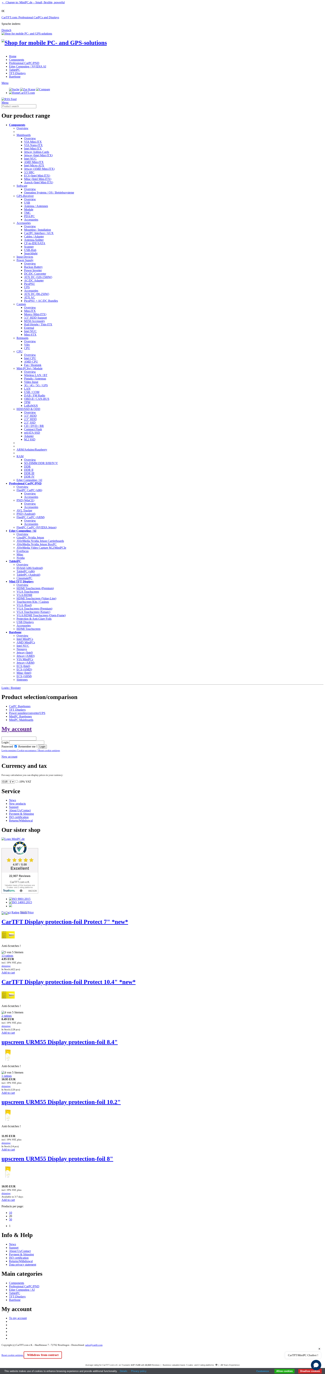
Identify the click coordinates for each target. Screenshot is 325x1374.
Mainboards (24, 135)
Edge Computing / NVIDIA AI (27, 66)
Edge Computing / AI (29, 480)
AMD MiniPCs (26, 642)
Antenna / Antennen (36, 206)
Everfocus (23, 551)
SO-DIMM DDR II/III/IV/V (41, 463)
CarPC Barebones (19, 706)
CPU (27, 348)
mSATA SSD (32, 432)
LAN (27, 388)
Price (31, 912)
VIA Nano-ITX (33, 145)
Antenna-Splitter (34, 239)
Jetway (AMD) (26, 655)
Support (13, 807)
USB (27, 202)
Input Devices (25, 256)
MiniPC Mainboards (21, 719)
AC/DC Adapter (34, 280)
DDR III (29, 473)
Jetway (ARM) (25, 662)
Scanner (29, 246)
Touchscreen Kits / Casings (33, 601)
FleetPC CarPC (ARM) (31, 517)
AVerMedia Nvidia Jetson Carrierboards (40, 540)
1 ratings (7, 1075)
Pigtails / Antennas (35, 378)
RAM (20, 456)
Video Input (31, 382)
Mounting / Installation (37, 229)
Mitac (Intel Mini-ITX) (37, 179)
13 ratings (7, 955)
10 (10, 1212)
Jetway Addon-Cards (36, 152)
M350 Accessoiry (34, 321)
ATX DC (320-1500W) (38, 277)
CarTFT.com (27, 92)
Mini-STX (30, 334)
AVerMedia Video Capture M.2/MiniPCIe (41, 547)
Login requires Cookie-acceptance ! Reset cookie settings (31, 750)
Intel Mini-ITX (33, 148)
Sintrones (22, 679)
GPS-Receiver (25, 195)
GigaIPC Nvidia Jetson (30, 537)
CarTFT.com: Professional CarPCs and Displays (30, 17)
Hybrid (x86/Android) (30, 568)
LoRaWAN (31, 405)
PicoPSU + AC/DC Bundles (41, 300)
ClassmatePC (24, 578)
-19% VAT (24, 781)
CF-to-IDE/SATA (34, 243)
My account (17, 729)
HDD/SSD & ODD (28, 409)
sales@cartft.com (94, 1345)
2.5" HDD (30, 419)
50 (10, 1219)
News (12, 800)
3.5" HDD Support (35, 317)
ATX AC (29, 297)
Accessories (31, 219)
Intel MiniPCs (25, 639)
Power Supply (25, 260)
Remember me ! (27, 746)
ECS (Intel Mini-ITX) (37, 175)
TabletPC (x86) (26, 571)
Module (28, 209)
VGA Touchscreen (28, 591)
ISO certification (19, 817)
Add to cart (8, 972)
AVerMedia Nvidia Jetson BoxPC (37, 544)
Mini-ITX (30, 310)
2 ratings (7, 1015)
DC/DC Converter (35, 273)
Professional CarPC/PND (24, 63)
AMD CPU (31, 361)
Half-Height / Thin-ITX (38, 324)
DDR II (28, 469)
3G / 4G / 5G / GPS (36, 385)
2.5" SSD (30, 422)
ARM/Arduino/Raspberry (32, 449)
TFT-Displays (17, 73)
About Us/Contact (20, 810)
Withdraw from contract (42, 1355)
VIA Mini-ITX (33, 141)
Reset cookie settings (13, 1355)
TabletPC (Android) (28, 574)
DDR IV (29, 476)
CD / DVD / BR (34, 425)
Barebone (15, 76)
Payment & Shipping (21, 813)
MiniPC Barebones (20, 716)
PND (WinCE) (25, 500)
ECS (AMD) (24, 669)
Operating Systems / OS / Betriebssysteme (49, 192)
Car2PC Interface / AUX (39, 233)
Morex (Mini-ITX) (35, 314)
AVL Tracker (24, 510)
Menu (5, 83)
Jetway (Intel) (25, 652)
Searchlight (30, 253)
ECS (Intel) (23, 666)
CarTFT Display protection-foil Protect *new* (65, 921)
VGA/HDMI (24, 595)
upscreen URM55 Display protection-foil (60, 1042)
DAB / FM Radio (34, 395)
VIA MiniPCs (25, 659)
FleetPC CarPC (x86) (29, 490)
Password (7, 746)
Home (12, 56)
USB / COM (31, 392)
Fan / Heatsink (32, 365)
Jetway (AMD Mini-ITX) (39, 168)
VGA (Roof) (24, 605)
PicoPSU (29, 283)
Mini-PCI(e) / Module (30, 368)
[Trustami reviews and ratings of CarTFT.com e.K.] (20, 892)
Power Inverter (33, 270)
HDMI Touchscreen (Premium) (35, 588)
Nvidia (21, 557)
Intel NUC (30, 158)
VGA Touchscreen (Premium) (34, 608)
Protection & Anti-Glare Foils (34, 618)
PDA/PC (29, 216)
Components (16, 59)
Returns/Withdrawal (21, 820)
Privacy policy (139, 1371)
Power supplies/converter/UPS (27, 713)
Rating (15, 912)
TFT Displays (17, 709)
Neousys (22, 649)
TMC (27, 212)
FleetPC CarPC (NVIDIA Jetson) (36, 527)
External (29, 327)
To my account (18, 1318)
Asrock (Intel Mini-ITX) (38, 182)
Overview (22, 128)
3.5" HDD (30, 415)
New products (17, 803)
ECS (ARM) (24, 676)
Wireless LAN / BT (35, 375)
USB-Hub (30, 250)
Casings (21, 304)
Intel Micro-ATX (34, 165)
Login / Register (11, 687)
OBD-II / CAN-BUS (36, 398)
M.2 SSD (29, 439)
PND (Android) (26, 513)
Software (22, 185)
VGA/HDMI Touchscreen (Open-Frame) (41, 615)
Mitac (20, 554)
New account (9, 756)
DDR (27, 466)
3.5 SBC (29, 172)
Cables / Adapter (34, 236)
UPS (27, 287)
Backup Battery (33, 267)
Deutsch (6, 30)
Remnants (22, 338)
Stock (23, 912)
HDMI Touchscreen (28, 628)
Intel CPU (30, 358)
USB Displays (25, 622)
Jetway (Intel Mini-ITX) (38, 155)
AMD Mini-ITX (34, 162)
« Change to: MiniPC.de (33, 2)
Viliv (27, 344)
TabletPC (14, 69)
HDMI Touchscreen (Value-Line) (36, 598)
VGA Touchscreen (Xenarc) (33, 612)
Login (5, 742)
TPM (27, 402)
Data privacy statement (22, 1264)
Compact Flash (33, 429)
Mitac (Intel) (24, 672)
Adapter (29, 436)
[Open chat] (316, 1365)
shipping (6, 966)
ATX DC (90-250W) (36, 294)
